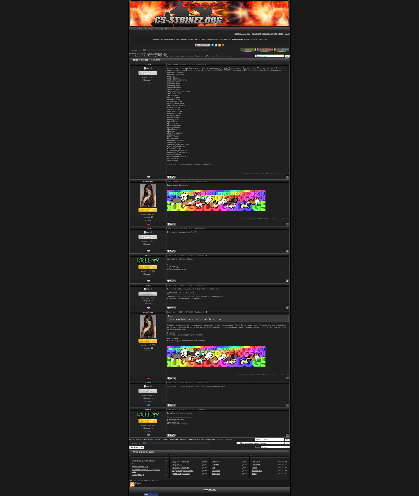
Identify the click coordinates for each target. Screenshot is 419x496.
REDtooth (215, 465)
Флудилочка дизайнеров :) (182, 471)
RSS (287, 34)
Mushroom (158, 53)
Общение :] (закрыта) (181, 468)
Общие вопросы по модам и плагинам (179, 56)
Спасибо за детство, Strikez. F (144, 461)
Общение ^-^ (177, 465)
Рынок (158, 29)
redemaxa (216, 471)
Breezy (148, 255)
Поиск (141, 29)
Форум (151, 29)
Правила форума (269, 34)
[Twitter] (216, 45)
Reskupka (256, 462)
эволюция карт (138, 475)
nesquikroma (148, 181)
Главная (134, 29)
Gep (213, 468)
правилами (237, 39)
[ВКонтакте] (212, 45)
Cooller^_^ (150, 53)
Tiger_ (165, 53)
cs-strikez (216, 474)
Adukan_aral (257, 471)
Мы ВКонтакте (167, 29)
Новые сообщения (242, 34)
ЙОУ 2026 (136, 464)
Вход (188, 29)
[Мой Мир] (223, 45)
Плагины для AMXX (155, 56)
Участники (256, 34)
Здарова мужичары (140, 467)
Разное (138, 483)
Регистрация (179, 29)
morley (254, 474)
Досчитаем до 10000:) (181, 474)
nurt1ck (148, 64)
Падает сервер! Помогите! (205, 56)
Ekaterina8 (256, 465)
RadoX (254, 468)
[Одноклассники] (219, 45)
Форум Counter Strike (137, 56)
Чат (146, 29)
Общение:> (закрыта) (181, 462)
